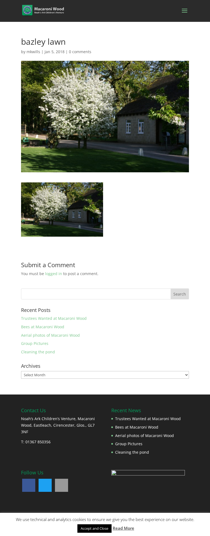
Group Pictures (34, 343)
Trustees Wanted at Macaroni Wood (54, 318)
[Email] (61, 485)
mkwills (33, 51)
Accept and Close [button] (94, 528)
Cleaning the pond (38, 351)
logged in (53, 273)
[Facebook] (28, 485)
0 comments (80, 51)
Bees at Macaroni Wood (42, 326)
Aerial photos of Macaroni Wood (50, 335)
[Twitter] (45, 485)
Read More (123, 528)
